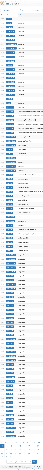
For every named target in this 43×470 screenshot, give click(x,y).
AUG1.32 (10, 335)
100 (34, 462)
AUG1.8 (9, 402)
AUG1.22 (10, 373)
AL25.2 (9, 65)
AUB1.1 (9, 242)
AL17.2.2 (10, 52)
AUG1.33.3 (11, 263)
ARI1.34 (10, 116)
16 (24, 446)
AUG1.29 (10, 322)
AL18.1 (9, 149)
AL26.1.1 (10, 78)
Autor (20, 15)
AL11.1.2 (10, 40)
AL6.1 (9, 19)
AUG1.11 (10, 419)
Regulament (20, 469)
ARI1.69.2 (11, 170)
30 (6, 453)
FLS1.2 (9, 200)
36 (33, 453)
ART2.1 (9, 208)
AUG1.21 (10, 369)
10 (39, 442)
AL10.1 (9, 27)
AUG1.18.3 (11, 339)
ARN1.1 (9, 187)
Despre (34, 469)
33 (20, 453)
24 (20, 449)
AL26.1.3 (10, 86)
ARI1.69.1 (11, 166)
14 (15, 446)
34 (24, 453)
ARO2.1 (9, 196)
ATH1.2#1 (10, 221)
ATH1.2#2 (10, 217)
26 (29, 449)
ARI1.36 (10, 107)
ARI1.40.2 (11, 137)
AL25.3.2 (10, 73)
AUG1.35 (10, 276)
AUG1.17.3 (11, 360)
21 (6, 449)
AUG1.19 (10, 348)
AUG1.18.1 (11, 428)
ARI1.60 (10, 120)
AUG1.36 (10, 280)
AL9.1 (9, 23)
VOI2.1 (9, 175)
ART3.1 (9, 213)
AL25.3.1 (10, 69)
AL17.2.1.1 (11, 48)
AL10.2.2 (10, 36)
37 (38, 453)
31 (11, 453)
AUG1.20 (10, 364)
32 (15, 453)
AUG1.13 (10, 432)
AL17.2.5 (10, 57)
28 (38, 449)
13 (11, 446)
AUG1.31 (10, 331)
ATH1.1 (9, 225)
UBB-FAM (37, 467)
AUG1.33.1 (11, 255)
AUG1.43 (10, 297)
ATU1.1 (9, 234)
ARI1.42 (10, 124)
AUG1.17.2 (11, 356)
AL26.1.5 (10, 95)
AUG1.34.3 (11, 272)
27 (33, 449)
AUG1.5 (9, 385)
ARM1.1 (9, 183)
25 (24, 449)
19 (38, 446)
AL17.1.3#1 (11, 44)
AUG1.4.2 (10, 381)
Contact (28, 469)
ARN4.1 (9, 192)
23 (15, 449)
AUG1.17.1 (11, 352)
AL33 (8, 103)
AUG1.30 (10, 326)
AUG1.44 (10, 301)
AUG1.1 (9, 394)
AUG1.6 (9, 390)
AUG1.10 (10, 415)
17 (29, 446)
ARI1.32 (10, 128)
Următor (37, 10)
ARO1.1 (9, 204)
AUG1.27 (10, 314)
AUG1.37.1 (11, 284)
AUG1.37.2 (11, 288)
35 (29, 453)
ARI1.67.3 (11, 145)
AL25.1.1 (10, 61)
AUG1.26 (10, 310)
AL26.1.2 (10, 82)
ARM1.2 (9, 179)
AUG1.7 (9, 411)
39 (6, 457)
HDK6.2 (9, 251)
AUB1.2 (9, 238)
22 (11, 449)
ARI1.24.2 (11, 162)
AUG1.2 (9, 398)
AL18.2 (9, 154)
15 (20, 446)
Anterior (5, 10)
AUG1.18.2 (11, 436)
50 (30, 462)
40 (11, 457)
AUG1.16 (10, 343)
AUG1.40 (10, 293)
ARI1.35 (10, 111)
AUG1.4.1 (10, 377)
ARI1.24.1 (11, 158)
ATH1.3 (9, 229)
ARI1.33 (10, 133)
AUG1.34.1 (11, 267)
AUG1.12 (10, 423)
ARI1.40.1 (11, 141)
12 (6, 446)
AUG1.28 (10, 318)
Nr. (2, 15)
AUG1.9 (9, 407)
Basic (39, 469)
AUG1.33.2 (11, 259)
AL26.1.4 (10, 90)
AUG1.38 (10, 305)
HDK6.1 (9, 246)
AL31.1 (9, 99)
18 (33, 446)
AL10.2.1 (10, 31)
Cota (7, 15)
